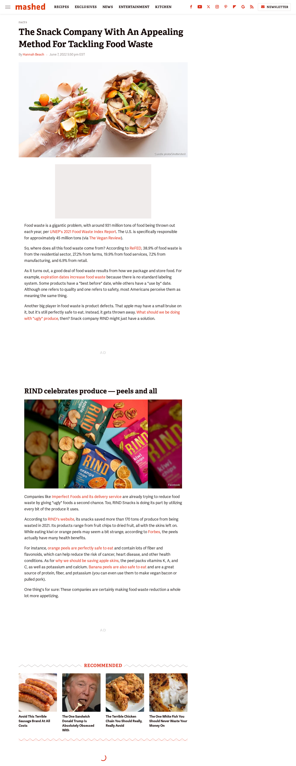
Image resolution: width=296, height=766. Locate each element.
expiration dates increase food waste (73, 277)
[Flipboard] (234, 7)
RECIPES (61, 7)
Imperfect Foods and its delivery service (87, 496)
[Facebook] (191, 7)
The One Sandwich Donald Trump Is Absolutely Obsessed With (78, 723)
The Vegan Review (105, 237)
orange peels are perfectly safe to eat (80, 548)
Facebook (174, 485)
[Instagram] (217, 7)
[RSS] (251, 7)
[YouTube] (199, 7)
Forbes (154, 531)
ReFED (135, 248)
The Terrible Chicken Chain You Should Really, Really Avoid (124, 721)
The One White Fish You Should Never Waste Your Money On (168, 721)
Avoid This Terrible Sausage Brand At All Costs (34, 721)
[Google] (243, 7)
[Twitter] (208, 7)
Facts (23, 22)
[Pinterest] (225, 7)
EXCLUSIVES (86, 7)
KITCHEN (163, 7)
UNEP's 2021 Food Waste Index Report (83, 231)
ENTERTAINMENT (134, 7)
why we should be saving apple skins (87, 560)
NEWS (107, 7)
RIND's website (61, 519)
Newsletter (277, 7)
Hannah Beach (33, 54)
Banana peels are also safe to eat (117, 566)
